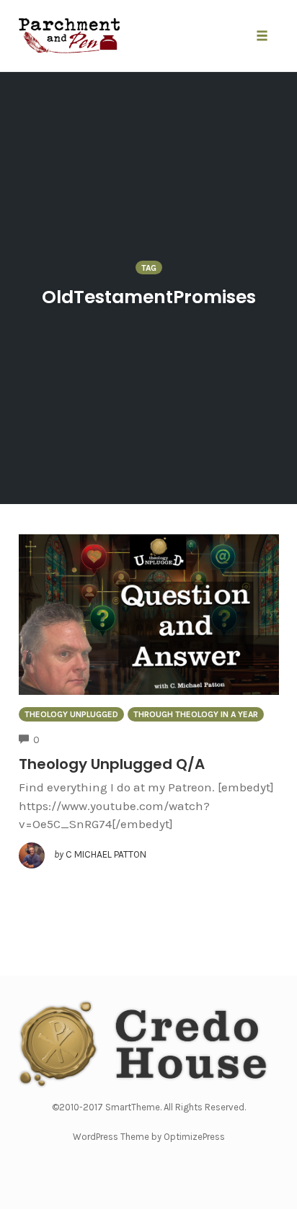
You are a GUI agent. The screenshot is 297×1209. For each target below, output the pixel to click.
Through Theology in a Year (195, 714)
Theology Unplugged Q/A (112, 764)
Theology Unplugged (71, 714)
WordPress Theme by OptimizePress (149, 1136)
